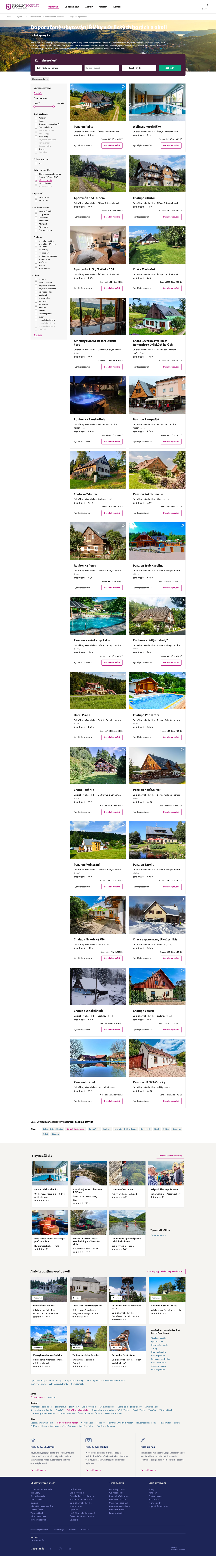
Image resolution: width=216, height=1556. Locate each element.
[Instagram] (60, 1548)
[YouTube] (69, 1548)
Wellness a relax (116, 1493)
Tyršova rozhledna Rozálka (85, 1355)
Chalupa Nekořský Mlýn (90, 939)
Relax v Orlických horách (46, 1189)
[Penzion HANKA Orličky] (157, 1058)
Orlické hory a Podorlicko (54, 17)
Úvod (9, 17)
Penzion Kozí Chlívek (147, 790)
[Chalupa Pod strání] (157, 690)
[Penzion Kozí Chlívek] (157, 765)
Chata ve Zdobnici (86, 494)
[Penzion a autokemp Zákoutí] (98, 616)
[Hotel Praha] (98, 690)
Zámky (154, 1348)
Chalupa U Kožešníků (88, 1011)
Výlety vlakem (157, 1341)
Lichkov (43, 1426)
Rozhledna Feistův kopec (124, 1355)
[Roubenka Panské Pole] (98, 395)
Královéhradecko (107, 1407)
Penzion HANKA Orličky (149, 1082)
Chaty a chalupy (155, 1496)
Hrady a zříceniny (158, 1352)
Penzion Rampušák (146, 419)
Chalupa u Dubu (144, 198)
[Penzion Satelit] (157, 840)
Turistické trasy (54, 1380)
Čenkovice (177, 1129)
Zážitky (89, 7)
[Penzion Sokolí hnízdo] (157, 470)
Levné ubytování (116, 1513)
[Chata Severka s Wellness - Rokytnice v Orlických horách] (157, 316)
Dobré (82, 1426)
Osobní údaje (58, 1529)
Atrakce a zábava (158, 1366)
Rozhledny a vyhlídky (160, 1359)
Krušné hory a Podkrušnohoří (43, 1413)
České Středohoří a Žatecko (90, 1413)
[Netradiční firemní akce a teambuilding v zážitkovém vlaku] (88, 1222)
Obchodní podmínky (39, 1529)
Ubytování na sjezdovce (119, 1506)
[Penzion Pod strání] (98, 840)
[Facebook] (50, 1548)
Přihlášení (85, 1529)
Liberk (156, 1129)
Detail (112, 145)
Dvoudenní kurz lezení (122, 1189)
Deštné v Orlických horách (53, 1129)
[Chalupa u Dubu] (157, 173)
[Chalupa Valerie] (157, 986)
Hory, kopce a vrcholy (74, 1380)
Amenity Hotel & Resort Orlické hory (95, 342)
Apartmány (153, 1499)
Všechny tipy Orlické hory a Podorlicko (165, 1271)
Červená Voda (94, 1129)
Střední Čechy (123, 1410)
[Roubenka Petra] (98, 541)
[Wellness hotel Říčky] (157, 102)
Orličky (166, 1129)
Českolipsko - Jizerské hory (130, 1407)
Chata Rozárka (84, 790)
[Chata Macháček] (157, 245)
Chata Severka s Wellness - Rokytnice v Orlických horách (153, 342)
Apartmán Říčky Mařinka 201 (94, 269)
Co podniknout (72, 7)
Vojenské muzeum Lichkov (164, 1305)
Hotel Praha (82, 715)
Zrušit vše (38, 93)
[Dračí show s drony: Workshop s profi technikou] (50, 1222)
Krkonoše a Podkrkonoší (41, 1407)
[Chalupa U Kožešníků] (98, 986)
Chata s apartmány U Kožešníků (155, 939)
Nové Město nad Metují (146, 1423)
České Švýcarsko (89, 1407)
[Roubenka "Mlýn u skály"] (157, 616)
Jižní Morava (60, 1407)
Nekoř (45, 1134)
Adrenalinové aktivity (58, 1384)
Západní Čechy (138, 1410)
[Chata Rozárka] (98, 765)
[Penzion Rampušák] (157, 395)
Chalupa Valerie (143, 1011)
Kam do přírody (158, 1355)
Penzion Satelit (143, 864)
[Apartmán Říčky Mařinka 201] (98, 245)
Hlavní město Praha (113, 1413)
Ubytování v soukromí (158, 1506)
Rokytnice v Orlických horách (125, 1129)
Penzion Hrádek (85, 1082)
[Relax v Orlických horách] (50, 1173)
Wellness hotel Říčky (147, 126)
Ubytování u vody (116, 1509)
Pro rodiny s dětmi (117, 1489)
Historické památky (159, 1345)
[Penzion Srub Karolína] (157, 541)
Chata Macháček (144, 269)
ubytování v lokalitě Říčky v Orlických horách (105, 49)
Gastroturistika (77, 1384)
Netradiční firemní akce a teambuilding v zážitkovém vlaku (86, 1241)
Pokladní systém (37, 1540)
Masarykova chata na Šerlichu (47, 1355)
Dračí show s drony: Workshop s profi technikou (49, 1240)
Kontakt (117, 7)
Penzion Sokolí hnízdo (148, 494)
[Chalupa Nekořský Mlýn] (98, 915)
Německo (52, 1397)
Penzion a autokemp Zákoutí (94, 640)
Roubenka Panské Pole (89, 419)
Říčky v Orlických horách (78, 17)
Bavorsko (74, 1520)
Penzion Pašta (83, 126)
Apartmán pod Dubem (89, 198)
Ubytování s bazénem (118, 1503)
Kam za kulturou (158, 1362)
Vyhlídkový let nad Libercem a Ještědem (87, 1190)
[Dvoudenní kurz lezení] (127, 1173)
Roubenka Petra (85, 565)
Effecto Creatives (178, 1549)
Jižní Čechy (74, 1407)
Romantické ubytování (119, 1496)
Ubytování (53, 7)
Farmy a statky (155, 1503)
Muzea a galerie (93, 1380)
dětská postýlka (84, 1121)
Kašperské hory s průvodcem (164, 1189)
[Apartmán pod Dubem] (98, 173)
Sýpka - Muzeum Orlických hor (87, 1305)
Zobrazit (170, 68)
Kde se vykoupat (158, 1369)
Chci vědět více (37, 1470)
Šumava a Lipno (151, 1407)
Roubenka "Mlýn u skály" (150, 640)
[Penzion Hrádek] (98, 1058)
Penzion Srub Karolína (148, 565)
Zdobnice (55, 1134)
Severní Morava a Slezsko (41, 1410)
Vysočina (152, 1410)
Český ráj (60, 1410)
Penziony (153, 1493)
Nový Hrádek (145, 1129)
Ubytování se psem (117, 1499)
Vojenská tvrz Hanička (43, 1305)
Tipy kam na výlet (158, 1338)
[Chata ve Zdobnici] (98, 470)
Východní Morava (67, 1413)
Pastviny (100, 1426)
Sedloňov (106, 1129)
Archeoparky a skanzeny (113, 1380)
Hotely (151, 1489)
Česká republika (35, 17)
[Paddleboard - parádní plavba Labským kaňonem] (127, 1222)
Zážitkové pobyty (158, 1235)
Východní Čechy (167, 1410)
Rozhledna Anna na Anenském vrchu (126, 1307)
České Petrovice (69, 1426)
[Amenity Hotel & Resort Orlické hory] (98, 316)
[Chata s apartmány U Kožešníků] (157, 915)
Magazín (103, 7)
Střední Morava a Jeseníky (103, 1410)
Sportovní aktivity (38, 1384)
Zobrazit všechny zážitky (170, 1155)
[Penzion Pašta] (98, 102)
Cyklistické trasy (38, 1380)
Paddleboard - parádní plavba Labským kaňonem (126, 1240)
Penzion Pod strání (87, 864)
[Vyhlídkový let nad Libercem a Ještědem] (88, 1173)
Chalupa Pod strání (146, 715)
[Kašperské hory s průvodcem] (166, 1173)
